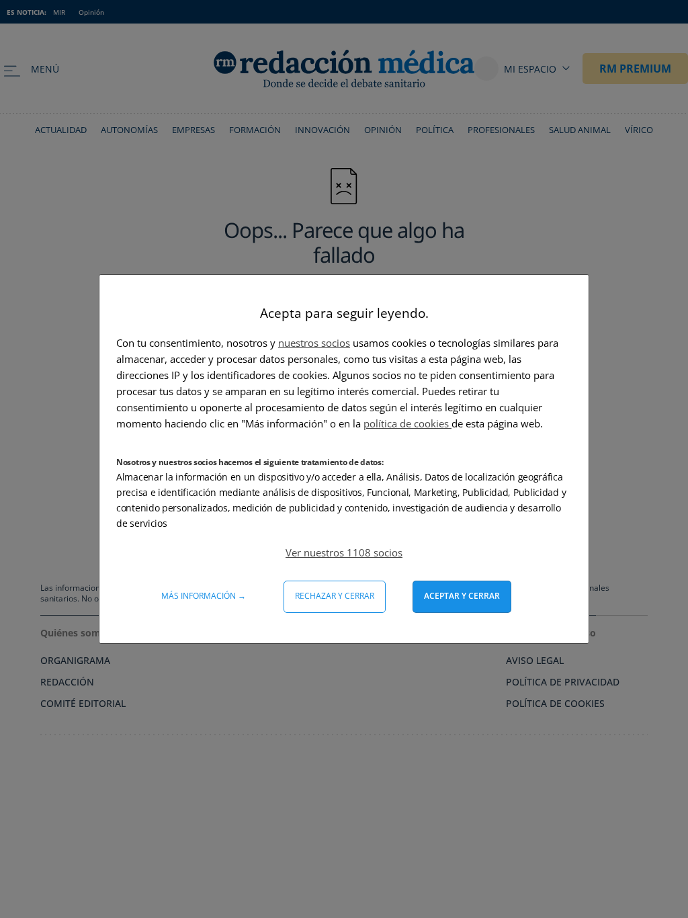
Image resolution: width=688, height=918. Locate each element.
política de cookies (407, 423)
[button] (344, 552)
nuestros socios (314, 342)
